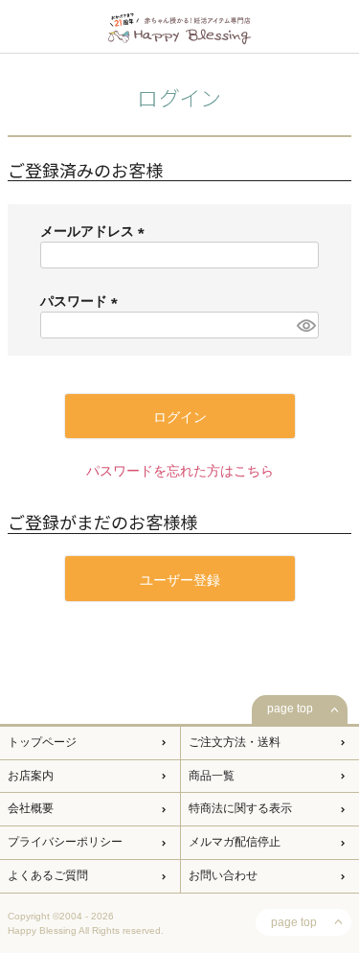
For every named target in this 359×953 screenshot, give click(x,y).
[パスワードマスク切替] (305, 325)
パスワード (82, 301)
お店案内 (31, 775)
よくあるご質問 (48, 875)
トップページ (42, 742)
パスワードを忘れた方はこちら (180, 470)
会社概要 (31, 808)
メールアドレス (95, 231)
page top (290, 708)
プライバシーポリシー (65, 841)
